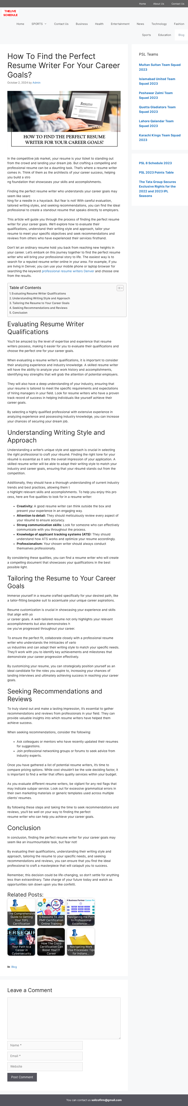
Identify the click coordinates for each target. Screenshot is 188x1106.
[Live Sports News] (11, 12)
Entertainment (120, 24)
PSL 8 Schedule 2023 (155, 163)
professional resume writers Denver (68, 271)
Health (99, 24)
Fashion (179, 24)
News (140, 24)
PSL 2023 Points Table (156, 172)
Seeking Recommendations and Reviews (39, 308)
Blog (181, 35)
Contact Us (177, 3)
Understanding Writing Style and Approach (41, 298)
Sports (146, 35)
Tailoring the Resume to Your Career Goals (40, 303)
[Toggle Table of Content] (118, 288)
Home (142, 3)
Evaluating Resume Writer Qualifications (39, 293)
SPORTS (37, 24)
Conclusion (19, 312)
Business (82, 24)
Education (164, 35)
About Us (158, 3)
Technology (159, 24)
